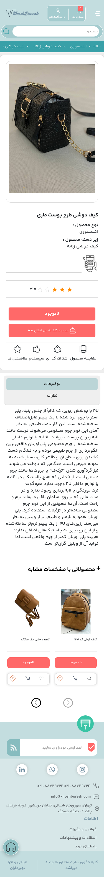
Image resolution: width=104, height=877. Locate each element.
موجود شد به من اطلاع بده (48, 330)
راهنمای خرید (86, 847)
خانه (97, 47)
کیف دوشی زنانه (47, 47)
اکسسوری (78, 47)
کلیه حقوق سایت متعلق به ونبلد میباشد (71, 865)
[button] (36, 703)
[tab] (52, 384)
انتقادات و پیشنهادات (78, 838)
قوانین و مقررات (83, 829)
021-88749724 (77, 786)
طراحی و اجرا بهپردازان (17, 865)
